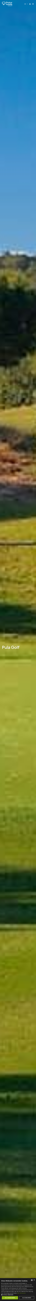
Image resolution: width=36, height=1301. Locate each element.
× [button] (34, 1280)
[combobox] (26, 3)
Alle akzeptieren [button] (10, 1297)
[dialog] (18, 1289)
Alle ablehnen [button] (26, 1297)
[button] (18, 1295)
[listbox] (32, 1280)
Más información (21, 1293)
